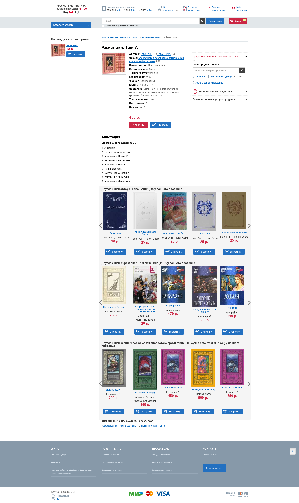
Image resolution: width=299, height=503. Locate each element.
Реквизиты (55, 462)
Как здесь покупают (110, 455)
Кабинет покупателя (241, 8)
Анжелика (72, 45)
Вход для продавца (214, 468)
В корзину (77, 54)
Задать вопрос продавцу (209, 82)
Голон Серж (164, 54)
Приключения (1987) (152, 37)
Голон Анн (146, 54)
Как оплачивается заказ (112, 462)
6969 (149, 9)
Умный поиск (215, 21)
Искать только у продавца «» (121, 26)
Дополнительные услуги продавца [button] (214, 99)
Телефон (200, 76)
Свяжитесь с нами (211, 455)
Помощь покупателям (218, 8)
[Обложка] (114, 73)
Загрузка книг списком (162, 470)
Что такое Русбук (58, 455)
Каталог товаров (63, 24)
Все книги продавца (221, 76)
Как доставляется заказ (112, 470)
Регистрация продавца (162, 462)
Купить (138, 124)
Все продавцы (170, 8)
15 (58, 499)
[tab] (219, 56)
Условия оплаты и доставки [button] (216, 91)
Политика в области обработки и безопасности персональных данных (71, 471)
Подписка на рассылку (194, 8)
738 (119, 9)
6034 (134, 9)
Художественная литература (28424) (120, 37)
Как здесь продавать (161, 455)
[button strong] (219, 56)
